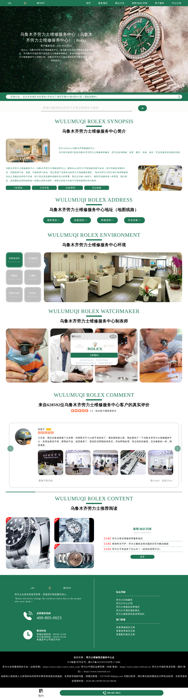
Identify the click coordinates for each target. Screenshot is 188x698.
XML (118, 662)
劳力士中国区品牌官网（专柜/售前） (100, 667)
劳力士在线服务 (124, 600)
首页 (88, 3)
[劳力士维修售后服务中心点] (10, 3)
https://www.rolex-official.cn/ (135, 667)
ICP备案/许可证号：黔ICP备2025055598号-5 (91, 662)
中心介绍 (176, 3)
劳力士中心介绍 (124, 603)
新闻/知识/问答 (139, 3)
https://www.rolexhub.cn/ (97, 671)
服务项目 (103, 3)
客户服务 (159, 3)
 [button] (177, 448)
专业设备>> (134, 220)
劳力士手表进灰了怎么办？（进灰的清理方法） (137, 549)
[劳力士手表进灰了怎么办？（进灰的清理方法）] (74, 557)
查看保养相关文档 (125, 631)
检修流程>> (107, 220)
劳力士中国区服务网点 (128, 610)
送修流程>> (80, 220)
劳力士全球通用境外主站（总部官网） (22, 667)
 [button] (10, 448)
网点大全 (120, 3)
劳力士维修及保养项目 (128, 607)
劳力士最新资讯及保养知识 (130, 614)
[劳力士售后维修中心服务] (94, 46)
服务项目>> (53, 220)
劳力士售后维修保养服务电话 (127, 538)
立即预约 (94, 355)
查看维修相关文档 (125, 627)
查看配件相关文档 (125, 634)
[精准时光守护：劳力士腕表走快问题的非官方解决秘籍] (74, 530)
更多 (142, 557)
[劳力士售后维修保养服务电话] (28, 568)
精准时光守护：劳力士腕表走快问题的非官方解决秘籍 (140, 544)
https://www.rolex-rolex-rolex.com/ (61, 667)
